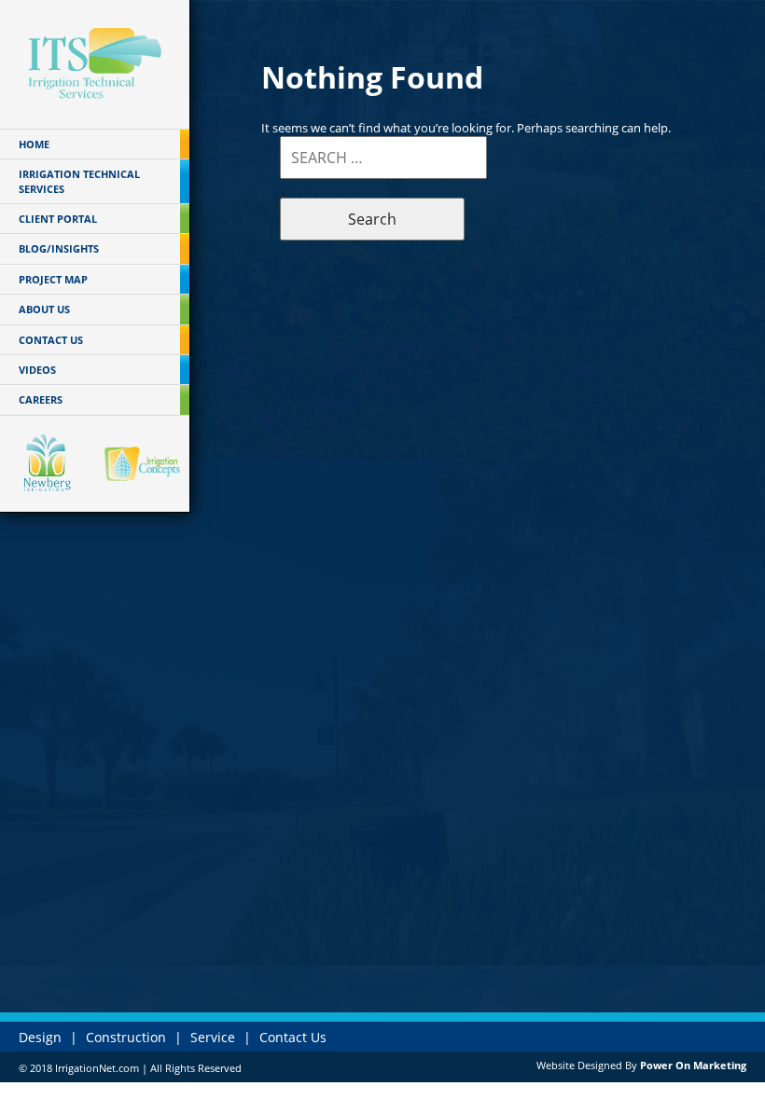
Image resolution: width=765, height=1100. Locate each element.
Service (212, 1037)
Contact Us (293, 1037)
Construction (126, 1037)
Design (40, 1037)
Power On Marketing (693, 1065)
